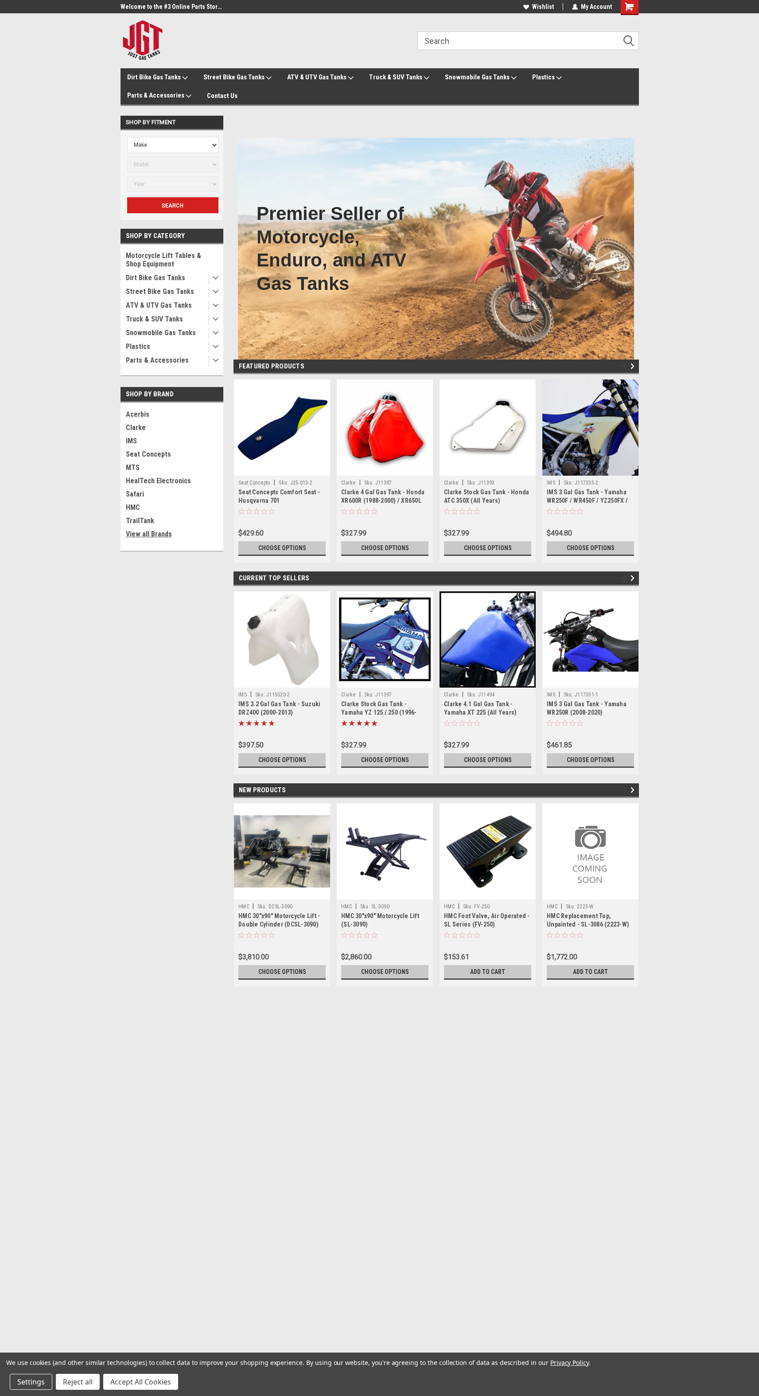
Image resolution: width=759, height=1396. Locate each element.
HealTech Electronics (158, 481)
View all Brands (149, 534)
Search (172, 206)
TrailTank (140, 520)
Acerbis (137, 414)
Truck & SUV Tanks (396, 77)
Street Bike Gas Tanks (234, 77)
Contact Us (222, 96)
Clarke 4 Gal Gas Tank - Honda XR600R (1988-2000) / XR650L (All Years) (382, 500)
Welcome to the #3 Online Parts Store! (171, 6)
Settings (31, 1382)
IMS (131, 441)
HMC (133, 507)
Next (634, 366)
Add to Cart (487, 971)
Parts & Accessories (156, 95)
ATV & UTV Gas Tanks (317, 77)
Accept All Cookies (140, 1382)
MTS (133, 467)
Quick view (282, 469)
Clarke (136, 427)
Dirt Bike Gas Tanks (154, 77)
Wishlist (543, 6)
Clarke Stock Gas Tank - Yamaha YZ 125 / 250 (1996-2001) (379, 712)
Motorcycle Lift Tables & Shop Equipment (163, 259)
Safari (135, 494)
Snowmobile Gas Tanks (478, 77)
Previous (626, 366)
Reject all (78, 1382)
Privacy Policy (569, 1362)
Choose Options (282, 547)
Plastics (544, 77)
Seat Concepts (148, 454)
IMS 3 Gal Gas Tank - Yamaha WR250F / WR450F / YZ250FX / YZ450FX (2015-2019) (587, 500)
